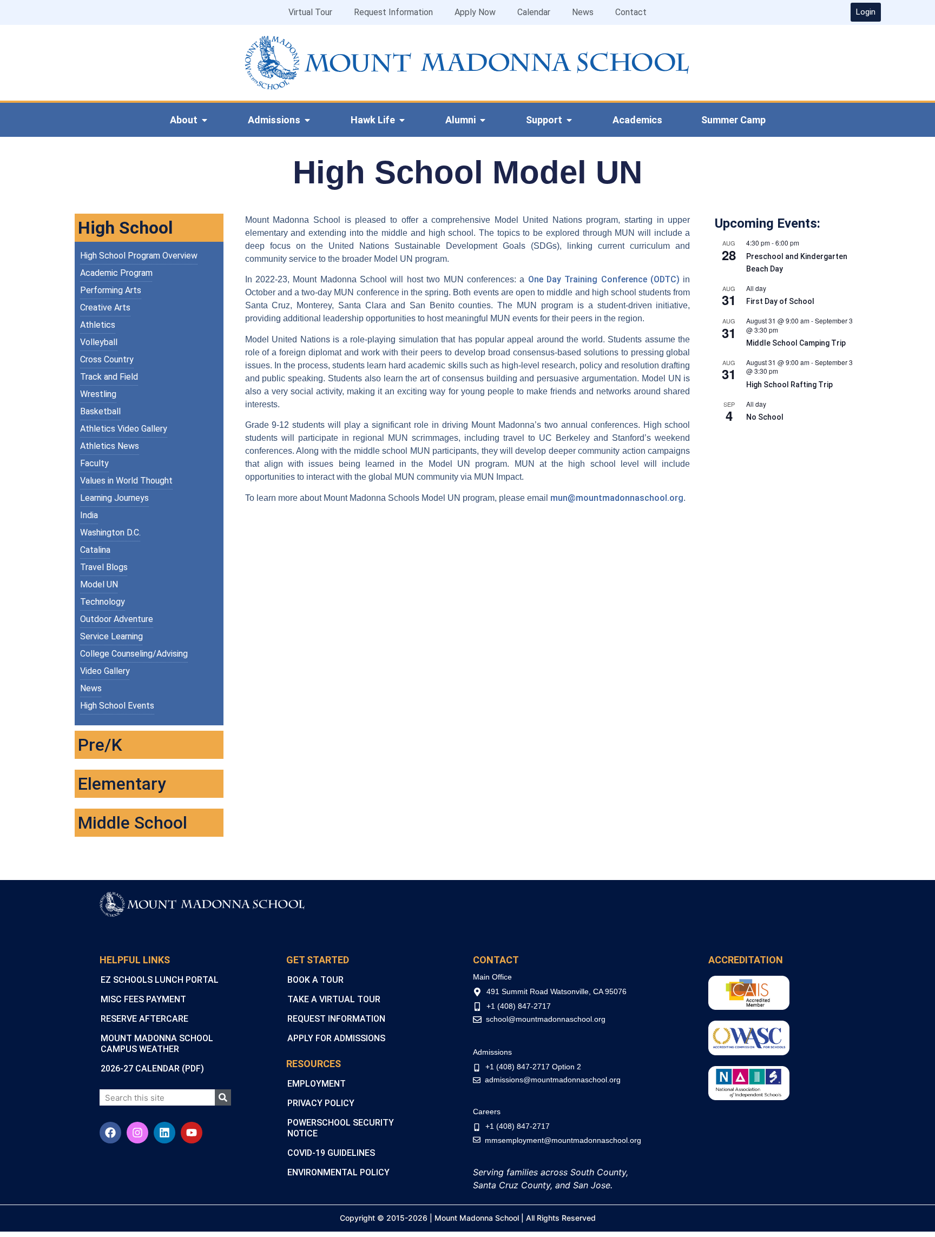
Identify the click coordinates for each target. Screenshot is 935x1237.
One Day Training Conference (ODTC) (604, 279)
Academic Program (116, 273)
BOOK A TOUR (315, 980)
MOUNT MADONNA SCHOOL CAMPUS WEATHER (157, 1043)
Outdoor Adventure (116, 619)
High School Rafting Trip (789, 384)
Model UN (99, 584)
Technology (102, 602)
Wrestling (98, 394)
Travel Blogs (104, 567)
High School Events (117, 705)
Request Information (393, 12)
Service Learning (111, 636)
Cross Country (107, 359)
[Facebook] (110, 1132)
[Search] (223, 1097)
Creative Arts (105, 307)
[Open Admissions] (307, 120)
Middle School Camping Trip (796, 343)
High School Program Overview (138, 255)
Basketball (100, 411)
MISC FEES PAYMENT (143, 999)
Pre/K (100, 745)
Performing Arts (110, 290)
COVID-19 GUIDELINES (331, 1153)
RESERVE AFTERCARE (144, 1019)
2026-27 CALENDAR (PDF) (152, 1068)
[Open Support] (569, 120)
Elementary (122, 783)
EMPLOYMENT (316, 1084)
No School (764, 417)
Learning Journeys (114, 498)
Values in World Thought (126, 480)
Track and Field (109, 377)
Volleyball (98, 342)
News (583, 12)
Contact (631, 12)
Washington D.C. (110, 532)
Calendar (533, 12)
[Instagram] (137, 1132)
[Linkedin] (164, 1132)
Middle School (132, 822)
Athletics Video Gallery (123, 429)
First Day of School (780, 301)
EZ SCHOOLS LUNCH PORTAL (160, 980)
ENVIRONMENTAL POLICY (338, 1172)
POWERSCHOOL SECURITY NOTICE (340, 1128)
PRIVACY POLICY (320, 1103)
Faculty (94, 463)
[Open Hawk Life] (402, 120)
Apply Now (475, 12)
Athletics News (109, 446)
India (89, 515)
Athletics (97, 325)
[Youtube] (191, 1132)
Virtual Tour (310, 12)
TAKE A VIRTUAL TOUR (333, 999)
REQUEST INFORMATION (336, 1019)
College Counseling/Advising (134, 654)
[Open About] (204, 120)
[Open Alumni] (482, 120)
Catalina (95, 550)
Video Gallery (105, 671)
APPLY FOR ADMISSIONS (336, 1038)
